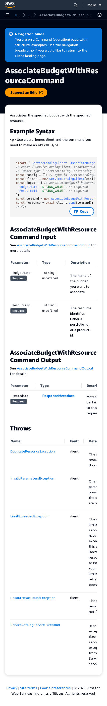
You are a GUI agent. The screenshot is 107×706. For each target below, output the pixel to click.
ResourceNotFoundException (32, 597)
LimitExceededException (29, 516)
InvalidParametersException (32, 478)
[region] (53, 400)
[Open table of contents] (99, 15)
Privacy (11, 688)
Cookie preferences (55, 688)
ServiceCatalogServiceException (35, 624)
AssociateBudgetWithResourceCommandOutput (55, 368)
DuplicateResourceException (32, 451)
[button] (75, 5)
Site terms (28, 688)
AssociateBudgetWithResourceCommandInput (53, 245)
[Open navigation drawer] (7, 15)
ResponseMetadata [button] (58, 396)
